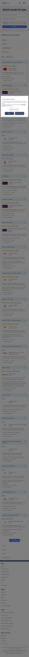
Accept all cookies (19, 113)
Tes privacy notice (9, 105)
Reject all (9, 113)
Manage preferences (14, 109)
